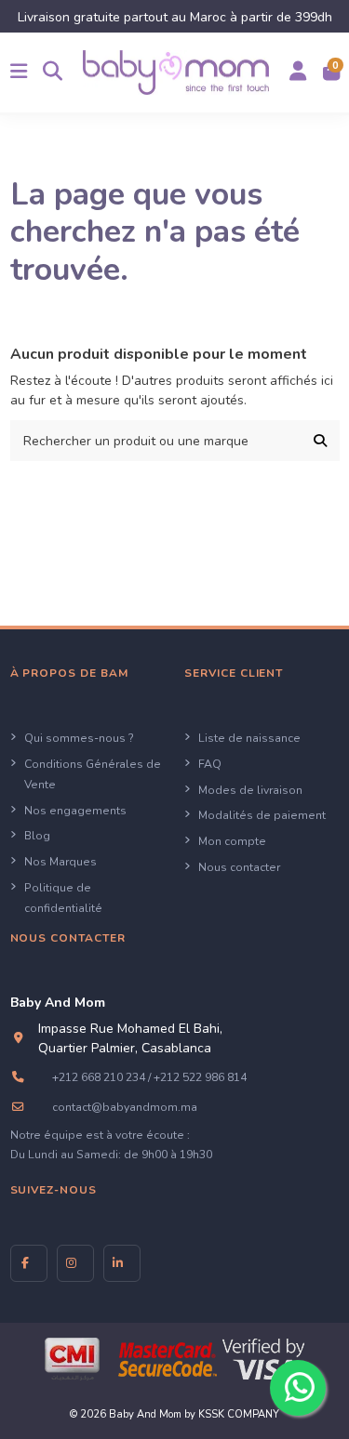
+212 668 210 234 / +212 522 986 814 (149, 1077)
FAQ (209, 764)
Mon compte (232, 841)
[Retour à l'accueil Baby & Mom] (176, 73)
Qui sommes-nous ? (79, 738)
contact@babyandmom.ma (124, 1107)
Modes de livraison (250, 790)
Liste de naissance (249, 738)
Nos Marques (60, 861)
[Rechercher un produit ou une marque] (320, 440)
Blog (37, 835)
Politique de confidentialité (63, 898)
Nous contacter (239, 867)
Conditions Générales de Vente (92, 774)
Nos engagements (75, 810)
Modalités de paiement (262, 815)
